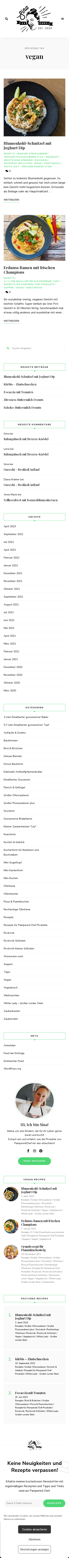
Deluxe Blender (13, 756)
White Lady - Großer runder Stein (28, 166)
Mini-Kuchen (11, 878)
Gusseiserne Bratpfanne (18, 818)
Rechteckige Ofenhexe (18, 160)
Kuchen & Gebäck (14, 842)
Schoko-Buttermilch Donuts (22, 407)
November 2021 (13, 581)
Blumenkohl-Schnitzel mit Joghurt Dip (28, 145)
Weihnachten (11, 995)
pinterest (41, 1151)
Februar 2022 (11, 557)
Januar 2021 (11, 659)
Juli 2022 (9, 542)
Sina (6, 433)
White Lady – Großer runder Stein (23, 1003)
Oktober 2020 (12, 682)
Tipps (7, 972)
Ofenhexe (9, 886)
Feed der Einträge (14, 1053)
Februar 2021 (11, 651)
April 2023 (10, 526)
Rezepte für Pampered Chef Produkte (29, 284)
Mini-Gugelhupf (13, 862)
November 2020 (13, 675)
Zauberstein (11, 1019)
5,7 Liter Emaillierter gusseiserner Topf (31, 281)
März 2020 (10, 690)
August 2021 (11, 604)
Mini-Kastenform (13, 870)
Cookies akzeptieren (34, 1529)
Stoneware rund (13, 956)
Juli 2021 (9, 612)
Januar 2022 (11, 565)
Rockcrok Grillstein (18, 163)
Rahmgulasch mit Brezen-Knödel (26, 439)
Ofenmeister (11, 894)
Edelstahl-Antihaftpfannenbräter (23, 772)
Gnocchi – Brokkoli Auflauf (22, 469)
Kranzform (10, 834)
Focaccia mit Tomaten (18, 392)
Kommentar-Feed (14, 1061)
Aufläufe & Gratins (15, 732)
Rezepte (9, 153)
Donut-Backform (13, 764)
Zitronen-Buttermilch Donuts (23, 400)
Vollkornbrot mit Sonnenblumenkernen (31, 500)
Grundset (52, 157)
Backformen (11, 740)
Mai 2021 (9, 628)
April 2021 (10, 636)
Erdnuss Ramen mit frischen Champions (29, 270)
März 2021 (10, 643)
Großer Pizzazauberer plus (24, 157)
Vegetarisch (52, 163)
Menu (62, 19)
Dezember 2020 (13, 667)
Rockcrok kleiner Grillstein (19, 948)
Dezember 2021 (13, 573)
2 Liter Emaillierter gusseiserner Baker (26, 717)
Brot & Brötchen (13, 748)
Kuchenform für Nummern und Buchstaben (21, 852)
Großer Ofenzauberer (32, 153)
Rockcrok (41, 160)
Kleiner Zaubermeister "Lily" (20, 826)
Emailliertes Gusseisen (17, 779)
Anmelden (10, 1045)
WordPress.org (12, 1068)
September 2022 (13, 534)
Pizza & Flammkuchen (16, 901)
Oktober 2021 (12, 589)
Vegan (38, 163)
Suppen (9, 287)
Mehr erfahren (35, 1161)
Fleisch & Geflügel (14, 787)
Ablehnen (34, 1539)
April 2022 (10, 550)
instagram (34, 1151)
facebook (28, 1151)
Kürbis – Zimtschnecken (20, 384)
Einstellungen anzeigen (34, 1549)
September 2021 (13, 596)
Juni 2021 (9, 620)
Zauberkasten (12, 1011)
